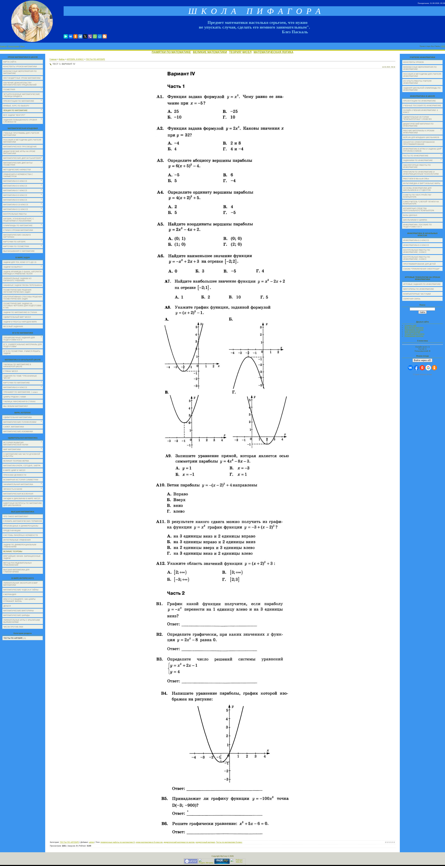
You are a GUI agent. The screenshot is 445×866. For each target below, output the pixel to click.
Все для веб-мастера (414, 327)
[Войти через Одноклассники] (434, 367)
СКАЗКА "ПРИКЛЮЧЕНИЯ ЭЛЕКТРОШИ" (421, 269)
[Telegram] (80, 36)
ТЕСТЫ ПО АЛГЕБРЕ (13, 638)
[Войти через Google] (428, 367)
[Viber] (90, 36)
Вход (23, 46)
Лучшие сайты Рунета (414, 334)
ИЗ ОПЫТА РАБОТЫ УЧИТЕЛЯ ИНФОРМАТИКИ (417, 82)
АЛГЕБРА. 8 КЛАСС (75, 59)
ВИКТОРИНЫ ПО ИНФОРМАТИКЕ (418, 289)
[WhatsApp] (95, 36)
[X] (85, 36)
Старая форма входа (422, 374)
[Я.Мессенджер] (66, 36)
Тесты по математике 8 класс (229, 842)
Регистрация (13, 46)
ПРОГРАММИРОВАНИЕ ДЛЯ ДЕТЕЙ (419, 264)
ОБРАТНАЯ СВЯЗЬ (411, 299)
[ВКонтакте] (70, 36)
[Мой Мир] (100, 36)
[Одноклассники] (75, 36)
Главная (3, 46)
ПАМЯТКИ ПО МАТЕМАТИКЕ (171, 52)
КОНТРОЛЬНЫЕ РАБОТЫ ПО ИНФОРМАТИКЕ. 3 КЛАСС (416, 251)
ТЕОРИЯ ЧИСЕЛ (240, 52)
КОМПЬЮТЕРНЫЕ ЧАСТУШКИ (417, 294)
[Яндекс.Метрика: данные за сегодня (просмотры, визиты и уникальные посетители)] (206, 861)
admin (91, 842)
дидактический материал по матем (179, 842)
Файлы (62, 59)
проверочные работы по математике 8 (117, 842)
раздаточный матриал (205, 842)
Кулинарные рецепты (414, 336)
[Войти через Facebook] (416, 367)
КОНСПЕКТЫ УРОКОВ (413, 62)
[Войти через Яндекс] (422, 367)
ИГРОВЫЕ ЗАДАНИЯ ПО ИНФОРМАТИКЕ (422, 284)
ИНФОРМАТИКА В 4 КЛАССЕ (416, 245)
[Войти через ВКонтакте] (410, 367)
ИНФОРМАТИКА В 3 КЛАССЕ (416, 240)
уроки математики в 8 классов (149, 842)
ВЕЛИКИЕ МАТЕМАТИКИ (210, 52)
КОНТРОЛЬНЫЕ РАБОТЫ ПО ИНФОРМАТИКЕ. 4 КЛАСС (416, 258)
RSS (443, 46)
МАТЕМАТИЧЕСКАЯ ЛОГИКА (273, 52)
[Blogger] (105, 36)
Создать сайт (410, 325)
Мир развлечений (412, 332)
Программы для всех (414, 330)
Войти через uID (422, 360)
